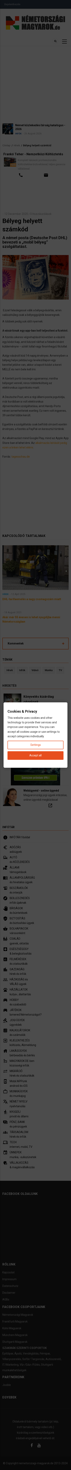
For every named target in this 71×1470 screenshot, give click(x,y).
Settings (35, 744)
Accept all (35, 755)
